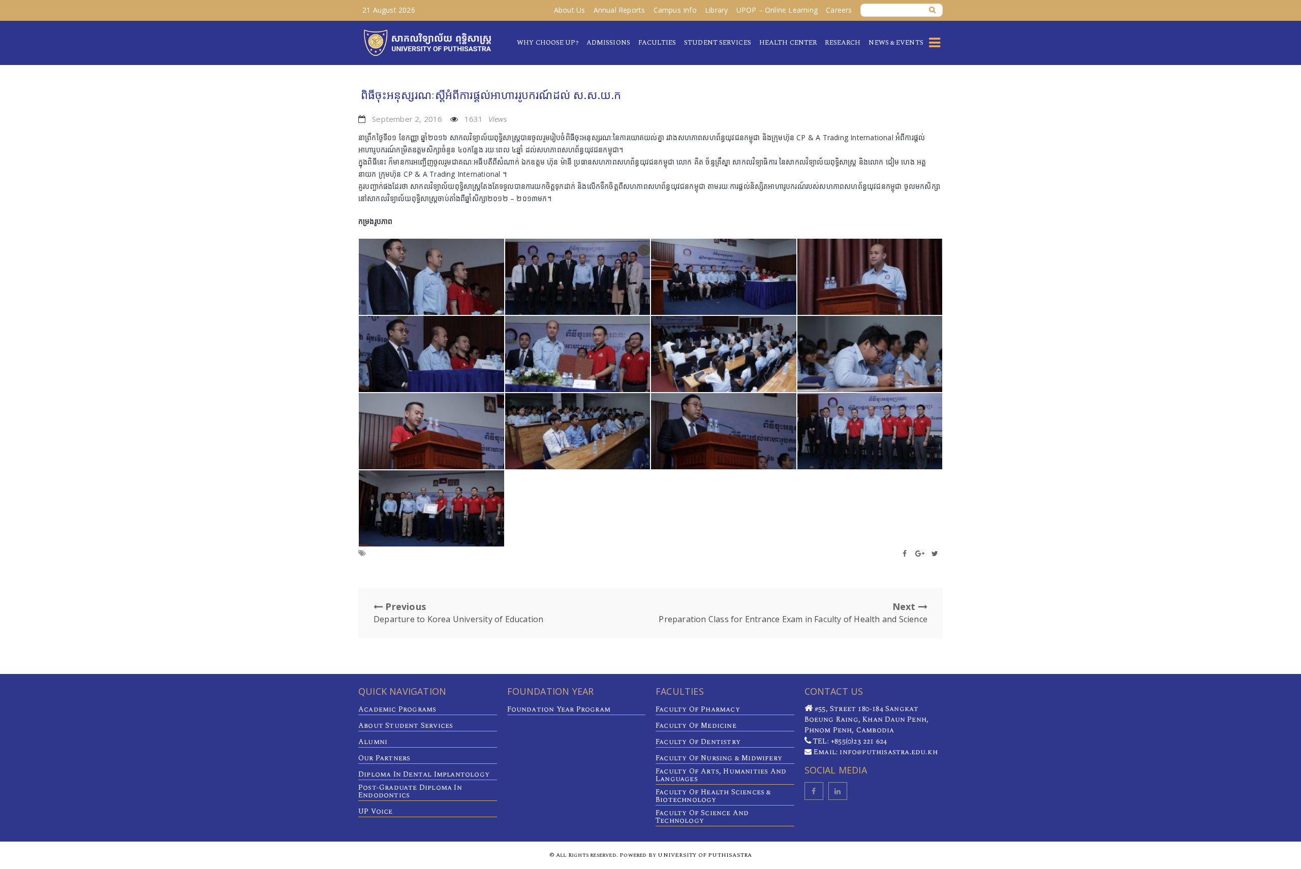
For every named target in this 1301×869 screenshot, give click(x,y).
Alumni (372, 742)
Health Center (788, 43)
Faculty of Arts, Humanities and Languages (721, 775)
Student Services (717, 43)
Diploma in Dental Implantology (423, 774)
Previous (458, 612)
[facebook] (813, 791)
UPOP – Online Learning (777, 10)
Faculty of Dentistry (698, 742)
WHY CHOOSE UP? (547, 43)
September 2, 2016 (407, 119)
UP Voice (375, 811)
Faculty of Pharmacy (698, 709)
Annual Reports (619, 10)
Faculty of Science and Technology (702, 816)
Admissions (608, 43)
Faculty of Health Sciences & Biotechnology (713, 795)
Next (793, 612)
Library (716, 10)
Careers (839, 10)
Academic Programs (397, 709)
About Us (569, 10)
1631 (485, 119)
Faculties (657, 43)
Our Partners (384, 758)
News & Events (896, 43)
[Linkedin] (837, 791)
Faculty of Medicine (696, 725)
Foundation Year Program (559, 709)
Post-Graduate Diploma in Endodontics (410, 791)
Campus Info (675, 10)
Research (842, 43)
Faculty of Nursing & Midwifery (719, 758)
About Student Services (405, 725)
